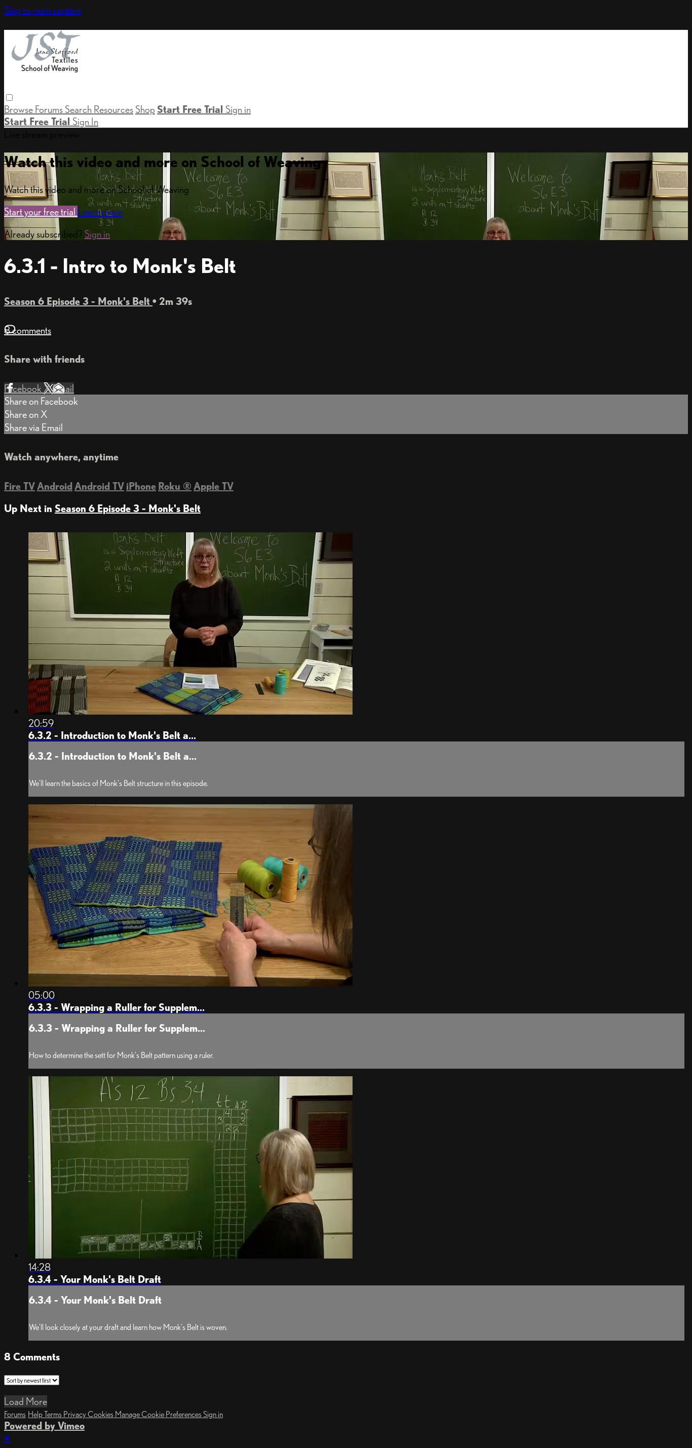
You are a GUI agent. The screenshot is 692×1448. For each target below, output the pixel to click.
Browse (19, 109)
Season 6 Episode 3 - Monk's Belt (78, 301)
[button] (9, 97)
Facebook (24, 388)
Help (36, 1414)
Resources (113, 109)
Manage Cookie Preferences (159, 1414)
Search (79, 109)
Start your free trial (41, 212)
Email (63, 388)
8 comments (27, 330)
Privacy (75, 1414)
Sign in (238, 109)
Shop (145, 109)
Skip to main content (42, 10)
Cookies (101, 1414)
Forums (50, 109)
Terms (53, 1414)
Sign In (85, 121)
